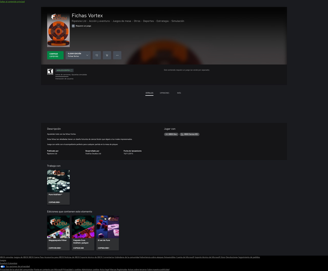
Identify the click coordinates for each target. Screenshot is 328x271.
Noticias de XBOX (72, 257)
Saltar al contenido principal (12, 1)
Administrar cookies (90, 269)
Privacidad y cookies (72, 269)
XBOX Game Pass (36, 257)
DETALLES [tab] (149, 93)
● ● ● (117, 55)
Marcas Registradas (118, 269)
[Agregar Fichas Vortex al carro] (107, 55)
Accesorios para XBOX (54, 257)
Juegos (3, 260)
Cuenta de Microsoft (185, 257)
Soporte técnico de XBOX (91, 257)
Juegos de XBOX (21, 257)
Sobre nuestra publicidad (158, 269)
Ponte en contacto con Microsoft (48, 269)
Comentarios (108, 257)
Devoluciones (232, 257)
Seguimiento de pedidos (249, 257)
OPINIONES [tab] (164, 93)
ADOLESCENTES (63, 70)
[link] (58, 187)
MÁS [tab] (179, 93)
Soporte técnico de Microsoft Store (210, 257)
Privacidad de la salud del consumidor (17, 269)
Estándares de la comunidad (127, 257)
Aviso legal (104, 269)
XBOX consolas (6, 257)
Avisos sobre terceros (137, 269)
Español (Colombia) (8, 263)
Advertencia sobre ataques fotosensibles (158, 257)
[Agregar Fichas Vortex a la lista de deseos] (97, 55)
